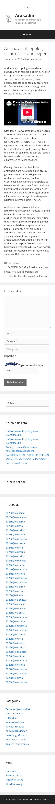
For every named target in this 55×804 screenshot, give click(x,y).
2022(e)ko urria (14, 638)
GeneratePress (41, 799)
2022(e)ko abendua (16, 630)
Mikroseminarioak (16, 739)
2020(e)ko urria (14, 677)
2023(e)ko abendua (16, 582)
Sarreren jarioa (14, 775)
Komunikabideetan (16, 730)
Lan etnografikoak (16, 735)
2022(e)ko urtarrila (16, 669)
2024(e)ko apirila (15, 565)
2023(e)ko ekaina (15, 604)
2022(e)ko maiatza (16, 651)
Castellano (27, 7)
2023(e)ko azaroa (15, 586)
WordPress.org (14, 784)
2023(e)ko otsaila (15, 621)
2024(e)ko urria (14, 547)
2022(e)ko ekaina (15, 647)
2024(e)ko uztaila (15, 551)
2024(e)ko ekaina (15, 556)
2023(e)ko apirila (15, 612)
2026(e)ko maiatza (16, 517)
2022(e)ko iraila (14, 643)
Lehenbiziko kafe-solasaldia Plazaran (28, 276)
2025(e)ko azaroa (15, 521)
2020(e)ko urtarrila (16, 682)
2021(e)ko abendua (16, 673)
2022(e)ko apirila (15, 656)
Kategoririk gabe (15, 726)
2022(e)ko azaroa (15, 634)
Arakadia (24, 15)
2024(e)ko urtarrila (16, 578)
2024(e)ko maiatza (16, 560)
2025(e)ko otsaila (15, 534)
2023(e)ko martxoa (16, 617)
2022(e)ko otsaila (15, 664)
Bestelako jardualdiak (18, 709)
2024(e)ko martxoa (16, 569)
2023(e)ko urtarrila (16, 625)
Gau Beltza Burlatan (17, 463)
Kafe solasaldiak (15, 722)
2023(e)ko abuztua (16, 599)
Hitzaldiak (13, 263)
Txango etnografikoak (18, 744)
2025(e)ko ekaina (15, 530)
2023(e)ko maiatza (16, 608)
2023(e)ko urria (14, 591)
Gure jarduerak (14, 713)
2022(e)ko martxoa (16, 660)
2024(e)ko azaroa (15, 543)
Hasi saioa (11, 771)
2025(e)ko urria (14, 525)
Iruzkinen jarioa (14, 779)
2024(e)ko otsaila (15, 573)
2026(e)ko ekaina (15, 513)
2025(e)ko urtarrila (16, 539)
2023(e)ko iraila (14, 595)
